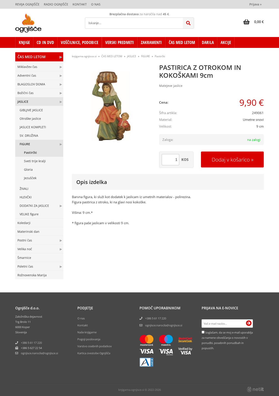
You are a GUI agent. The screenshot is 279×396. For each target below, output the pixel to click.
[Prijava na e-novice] (249, 323)
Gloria (28, 169)
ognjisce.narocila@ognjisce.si (163, 325)
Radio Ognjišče (56, 4)
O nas (95, 4)
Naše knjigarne (87, 332)
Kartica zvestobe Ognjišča (93, 353)
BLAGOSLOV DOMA (31, 84)
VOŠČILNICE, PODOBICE (79, 42)
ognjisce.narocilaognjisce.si (39, 353)
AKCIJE (226, 42)
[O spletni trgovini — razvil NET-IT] (255, 389)
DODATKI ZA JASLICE (34, 206)
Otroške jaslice (30, 118)
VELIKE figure (29, 214)
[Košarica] (253, 21)
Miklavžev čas (27, 67)
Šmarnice (24, 258)
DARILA (208, 42)
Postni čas (24, 240)
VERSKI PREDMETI (119, 42)
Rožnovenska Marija (32, 275)
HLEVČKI (26, 197)
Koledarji (24, 223)
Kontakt (80, 4)
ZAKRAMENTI (151, 42)
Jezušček (30, 178)
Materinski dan (28, 231)
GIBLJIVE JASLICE (31, 110)
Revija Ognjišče (27, 4)
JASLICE (22, 101)
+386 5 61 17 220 (31, 343)
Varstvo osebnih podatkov (94, 346)
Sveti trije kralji (35, 161)
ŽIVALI (24, 189)
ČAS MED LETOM (182, 42)
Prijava (255, 4)
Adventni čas (26, 75)
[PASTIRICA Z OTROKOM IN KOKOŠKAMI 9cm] (111, 106)
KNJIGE (24, 42)
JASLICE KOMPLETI (33, 127)
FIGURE (25, 144)
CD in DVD (45, 42)
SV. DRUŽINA (29, 135)
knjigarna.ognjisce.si (84, 56)
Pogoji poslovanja (88, 339)
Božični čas (25, 93)
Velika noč (24, 249)
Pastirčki (30, 152)
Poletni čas (25, 266)
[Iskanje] (188, 23)
